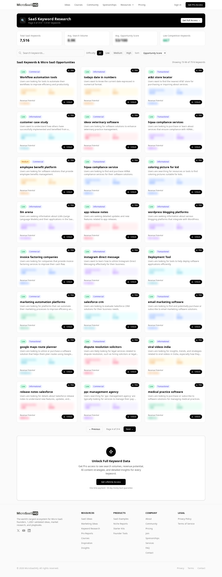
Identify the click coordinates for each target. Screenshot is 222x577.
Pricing (141, 4)
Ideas (67, 4)
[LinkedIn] (29, 530)
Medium (118, 52)
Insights (85, 547)
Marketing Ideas (89, 523)
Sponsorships (109, 4)
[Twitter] (18, 530)
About (149, 518)
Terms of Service (186, 523)
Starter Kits (119, 528)
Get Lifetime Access (111, 481)
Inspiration (86, 543)
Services (150, 543)
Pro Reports (87, 533)
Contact (149, 552)
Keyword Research (90, 528)
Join (147, 533)
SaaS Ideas (86, 518)
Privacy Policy (184, 518)
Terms (191, 568)
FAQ (148, 547)
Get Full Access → (191, 20)
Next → (129, 429)
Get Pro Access (195, 4)
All (100, 52)
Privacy (180, 568)
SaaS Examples (121, 518)
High (128, 52)
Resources (126, 4)
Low (107, 52)
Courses (78, 4)
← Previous (94, 429)
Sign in (177, 4)
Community (92, 4)
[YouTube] (23, 530)
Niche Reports (120, 523)
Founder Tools (120, 533)
